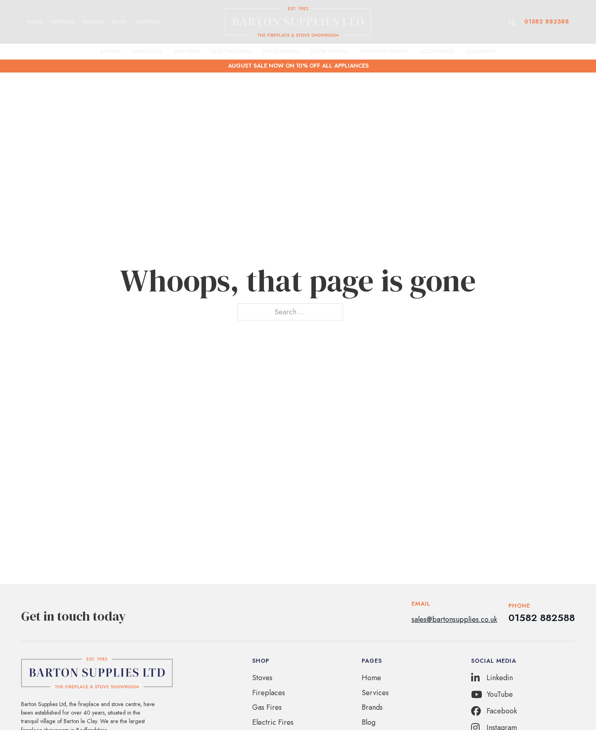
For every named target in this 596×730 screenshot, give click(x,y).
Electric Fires (231, 51)
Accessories (437, 51)
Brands (93, 22)
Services (63, 22)
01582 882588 (546, 21)
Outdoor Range (383, 51)
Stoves (110, 51)
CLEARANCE (481, 51)
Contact (148, 22)
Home (35, 22)
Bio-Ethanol (281, 51)
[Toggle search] (512, 22)
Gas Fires (187, 51)
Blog (119, 22)
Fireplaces (147, 51)
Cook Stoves (330, 51)
